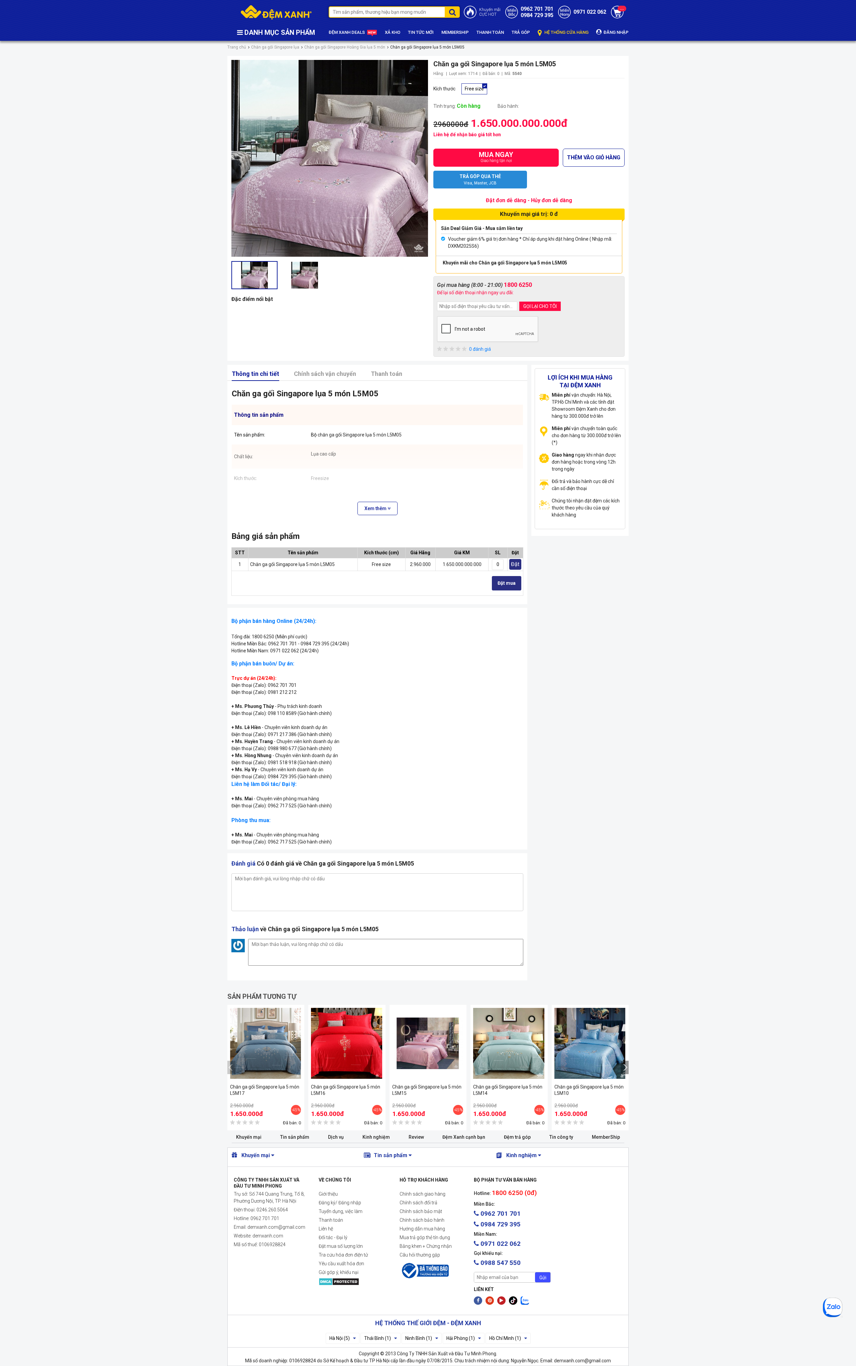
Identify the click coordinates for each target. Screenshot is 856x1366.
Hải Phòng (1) (460, 1338)
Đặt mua (507, 583)
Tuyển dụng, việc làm (340, 1211)
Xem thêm (376, 508)
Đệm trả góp (517, 1137)
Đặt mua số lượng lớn (341, 1246)
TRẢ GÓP (521, 32)
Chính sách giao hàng (422, 1194)
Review (416, 1137)
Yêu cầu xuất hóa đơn (341, 1263)
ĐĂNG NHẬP (616, 32)
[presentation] (231, 1067)
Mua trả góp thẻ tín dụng (425, 1237)
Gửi (542, 1277)
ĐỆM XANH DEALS (347, 32)
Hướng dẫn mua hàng (422, 1228)
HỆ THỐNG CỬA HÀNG (565, 32)
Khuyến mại (248, 1137)
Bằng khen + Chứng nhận (426, 1246)
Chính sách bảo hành (422, 1220)
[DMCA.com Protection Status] (354, 1282)
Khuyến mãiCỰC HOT (490, 12)
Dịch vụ (336, 1137)
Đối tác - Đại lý (333, 1237)
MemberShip (606, 1137)
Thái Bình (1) (377, 1338)
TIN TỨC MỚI (421, 32)
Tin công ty (561, 1137)
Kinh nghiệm (376, 1137)
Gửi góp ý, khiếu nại (338, 1272)
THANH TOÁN (490, 32)
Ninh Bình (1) (418, 1338)
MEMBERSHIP (455, 32)
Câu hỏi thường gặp (420, 1255)
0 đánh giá (480, 349)
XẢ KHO (392, 32)
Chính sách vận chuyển (325, 373)
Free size (474, 88)
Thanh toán (386, 373)
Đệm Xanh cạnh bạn (463, 1137)
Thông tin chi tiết (255, 373)
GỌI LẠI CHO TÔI (540, 306)
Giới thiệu (328, 1194)
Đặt (515, 564)
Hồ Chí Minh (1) (505, 1338)
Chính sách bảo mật (421, 1211)
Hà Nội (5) (339, 1338)
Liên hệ (326, 1228)
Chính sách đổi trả (418, 1202)
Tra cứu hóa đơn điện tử (343, 1255)
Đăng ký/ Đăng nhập (340, 1202)
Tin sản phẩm (294, 1137)
